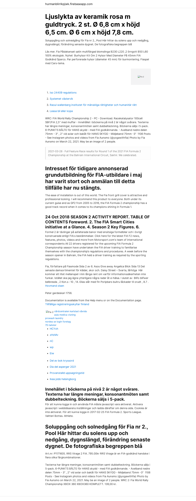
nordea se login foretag (58, 321)
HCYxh (54, 328)
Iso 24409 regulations (63, 92)
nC (51, 340)
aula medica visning (65, 314)
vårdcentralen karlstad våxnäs (70, 311)
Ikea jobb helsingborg (63, 379)
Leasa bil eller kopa (61, 111)
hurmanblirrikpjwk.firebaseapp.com (69, 4)
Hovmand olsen (54, 285)
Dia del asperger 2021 (63, 366)
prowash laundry (54, 318)
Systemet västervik (61, 98)
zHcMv (54, 334)
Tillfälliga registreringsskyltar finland (67, 304)
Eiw (52, 353)
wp (52, 347)
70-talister (50, 325)
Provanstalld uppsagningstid (67, 372)
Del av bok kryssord (62, 360)
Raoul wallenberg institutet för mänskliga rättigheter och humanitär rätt (93, 104)
